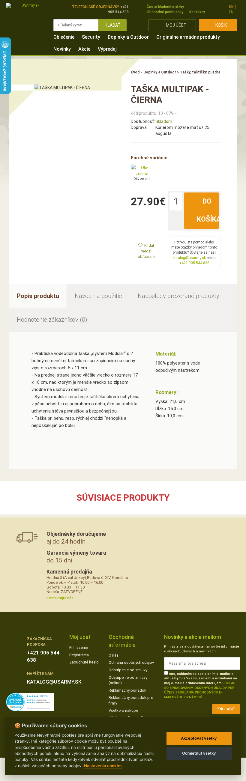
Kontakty (197, 12)
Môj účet (176, 25)
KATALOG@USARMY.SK (54, 682)
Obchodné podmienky (165, 12)
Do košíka (208, 210)
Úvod (135, 72)
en (231, 12)
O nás (113, 655)
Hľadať (112, 25)
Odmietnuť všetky (199, 753)
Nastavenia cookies (103, 765)
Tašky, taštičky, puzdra (200, 72)
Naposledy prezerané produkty (178, 296)
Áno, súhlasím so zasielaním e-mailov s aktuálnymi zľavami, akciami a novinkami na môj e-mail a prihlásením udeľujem (200, 685)
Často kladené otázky (165, 7)
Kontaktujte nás (60, 598)
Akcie (84, 49)
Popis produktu (38, 296)
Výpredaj (107, 49)
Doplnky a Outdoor (128, 37)
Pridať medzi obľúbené (146, 251)
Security (91, 37)
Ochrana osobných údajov (131, 662)
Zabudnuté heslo (84, 662)
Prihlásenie (78, 647)
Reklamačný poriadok (127, 690)
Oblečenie (63, 37)
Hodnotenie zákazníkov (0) (52, 319)
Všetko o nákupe (123, 710)
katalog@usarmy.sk (189, 258)
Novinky (62, 49)
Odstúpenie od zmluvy (128, 670)
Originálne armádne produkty (188, 37)
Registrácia (79, 655)
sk (231, 7)
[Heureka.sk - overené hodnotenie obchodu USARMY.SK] (30, 701)
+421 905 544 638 (194, 263)
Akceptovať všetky (199, 738)
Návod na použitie (98, 296)
